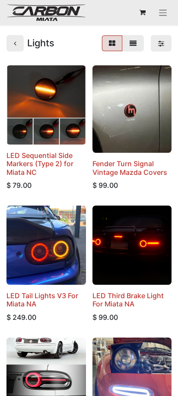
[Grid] (112, 43)
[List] (133, 43)
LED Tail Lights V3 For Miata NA (42, 299)
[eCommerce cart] (142, 12)
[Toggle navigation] (163, 12)
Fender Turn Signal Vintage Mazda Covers (129, 167)
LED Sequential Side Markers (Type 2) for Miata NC (39, 163)
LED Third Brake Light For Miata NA (128, 299)
